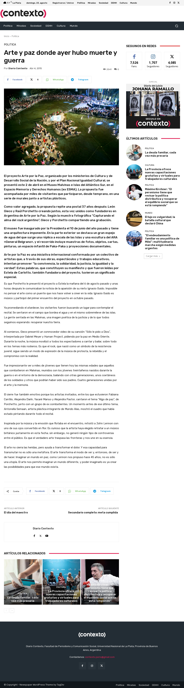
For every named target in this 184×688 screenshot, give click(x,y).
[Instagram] (174, 3)
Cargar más (152, 256)
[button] (176, 26)
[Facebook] (170, 3)
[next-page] (12, 610)
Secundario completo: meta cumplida (93, 512)
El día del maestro (16, 512)
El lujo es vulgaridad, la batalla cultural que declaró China (160, 220)
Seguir (153, 54)
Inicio (6, 36)
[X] (178, 3)
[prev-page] (6, 610)
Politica (15, 36)
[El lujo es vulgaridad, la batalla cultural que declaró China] (134, 219)
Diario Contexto (17, 68)
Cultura (61, 587)
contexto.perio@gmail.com (100, 657)
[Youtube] (46, 535)
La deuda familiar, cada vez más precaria (22, 599)
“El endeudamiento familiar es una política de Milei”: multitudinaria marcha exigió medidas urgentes (162, 242)
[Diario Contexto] (18, 532)
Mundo (148, 213)
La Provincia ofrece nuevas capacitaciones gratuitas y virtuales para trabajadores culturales (61, 596)
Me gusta (134, 54)
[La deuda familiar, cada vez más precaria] (23, 582)
